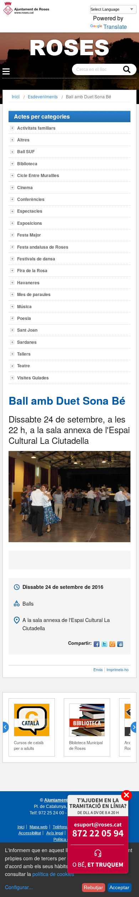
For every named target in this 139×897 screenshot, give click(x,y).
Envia (98, 669)
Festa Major (29, 235)
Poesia (24, 318)
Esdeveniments (43, 96)
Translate (115, 26)
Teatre (23, 365)
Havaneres (28, 282)
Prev (8, 727)
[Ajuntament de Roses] (69, 49)
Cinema (25, 187)
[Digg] (120, 644)
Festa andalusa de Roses (42, 247)
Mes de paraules (34, 294)
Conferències (31, 199)
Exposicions (29, 223)
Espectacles (29, 211)
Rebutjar (93, 887)
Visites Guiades (33, 377)
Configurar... (19, 887)
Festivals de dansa (36, 258)
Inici (16, 96)
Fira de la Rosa (32, 270)
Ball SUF (26, 151)
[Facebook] (96, 644)
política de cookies (53, 873)
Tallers (24, 354)
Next (130, 727)
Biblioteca (27, 163)
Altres (23, 139)
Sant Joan (27, 330)
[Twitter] (104, 644)
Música (24, 306)
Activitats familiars (36, 128)
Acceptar (119, 887)
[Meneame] (112, 644)
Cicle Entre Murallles (38, 175)
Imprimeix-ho (118, 669)
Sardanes (27, 342)
